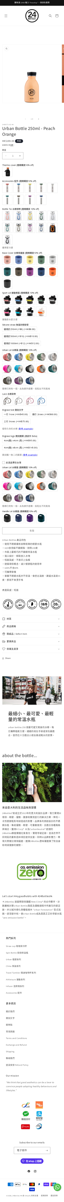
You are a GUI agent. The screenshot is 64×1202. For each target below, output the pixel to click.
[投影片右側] (38, 119)
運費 (11, 145)
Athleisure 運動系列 (15, 979)
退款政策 (44, 1196)
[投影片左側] (25, 119)
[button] (6, 16)
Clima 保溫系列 (13, 966)
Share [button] (8, 658)
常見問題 (10, 1031)
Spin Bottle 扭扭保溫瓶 (17, 952)
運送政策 (54, 1196)
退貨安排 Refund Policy (17, 1065)
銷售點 (9, 1024)
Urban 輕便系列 (13, 959)
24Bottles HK (17, 1196)
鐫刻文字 (10, 1018)
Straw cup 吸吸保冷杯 (16, 946)
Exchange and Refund (16, 1045)
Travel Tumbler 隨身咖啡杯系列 (21, 972)
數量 (4, 150)
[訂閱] (47, 1150)
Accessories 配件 (14, 992)
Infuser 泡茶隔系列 (15, 986)
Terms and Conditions (16, 1038)
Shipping (10, 1051)
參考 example (26, 428)
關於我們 (10, 1011)
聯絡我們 (10, 1058)
